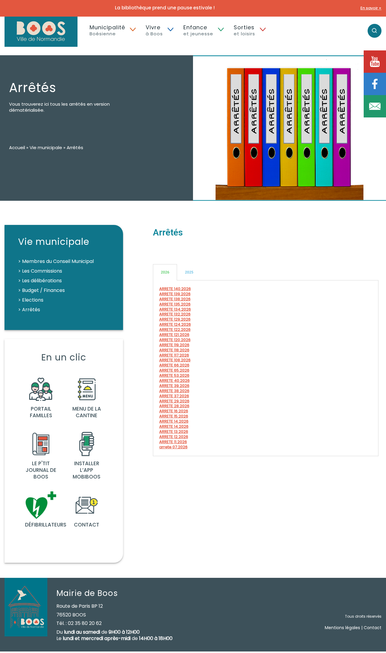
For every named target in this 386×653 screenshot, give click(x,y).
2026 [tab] (165, 272)
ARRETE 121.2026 (174, 335)
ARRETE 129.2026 (175, 319)
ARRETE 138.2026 (175, 299)
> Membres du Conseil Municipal (56, 261)
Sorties (244, 30)
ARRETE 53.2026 (174, 375)
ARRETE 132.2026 (175, 314)
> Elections (30, 299)
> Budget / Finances (41, 290)
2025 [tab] (189, 272)
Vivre (154, 30)
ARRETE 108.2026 (175, 360)
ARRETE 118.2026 (174, 350)
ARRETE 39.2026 (174, 386)
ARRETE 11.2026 (173, 442)
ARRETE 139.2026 (175, 294)
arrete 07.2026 (173, 447)
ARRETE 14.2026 (173, 421)
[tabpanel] (265, 368)
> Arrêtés (29, 309)
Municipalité (107, 30)
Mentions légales (342, 628)
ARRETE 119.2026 (174, 345)
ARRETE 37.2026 (174, 396)
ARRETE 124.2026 (175, 324)
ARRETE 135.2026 (175, 304)
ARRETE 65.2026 (174, 370)
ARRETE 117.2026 (174, 355)
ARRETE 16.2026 (173, 411)
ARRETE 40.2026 (174, 380)
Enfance (198, 30)
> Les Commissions (40, 270)
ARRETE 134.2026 (175, 309)
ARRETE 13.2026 (173, 431)
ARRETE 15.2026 (173, 416)
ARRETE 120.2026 (175, 340)
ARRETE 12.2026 (173, 437)
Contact (372, 628)
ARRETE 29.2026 (174, 401)
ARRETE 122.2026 (175, 329)
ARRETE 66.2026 (174, 365)
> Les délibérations (40, 280)
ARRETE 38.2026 (174, 391)
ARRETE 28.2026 (174, 406)
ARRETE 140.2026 (175, 289)
